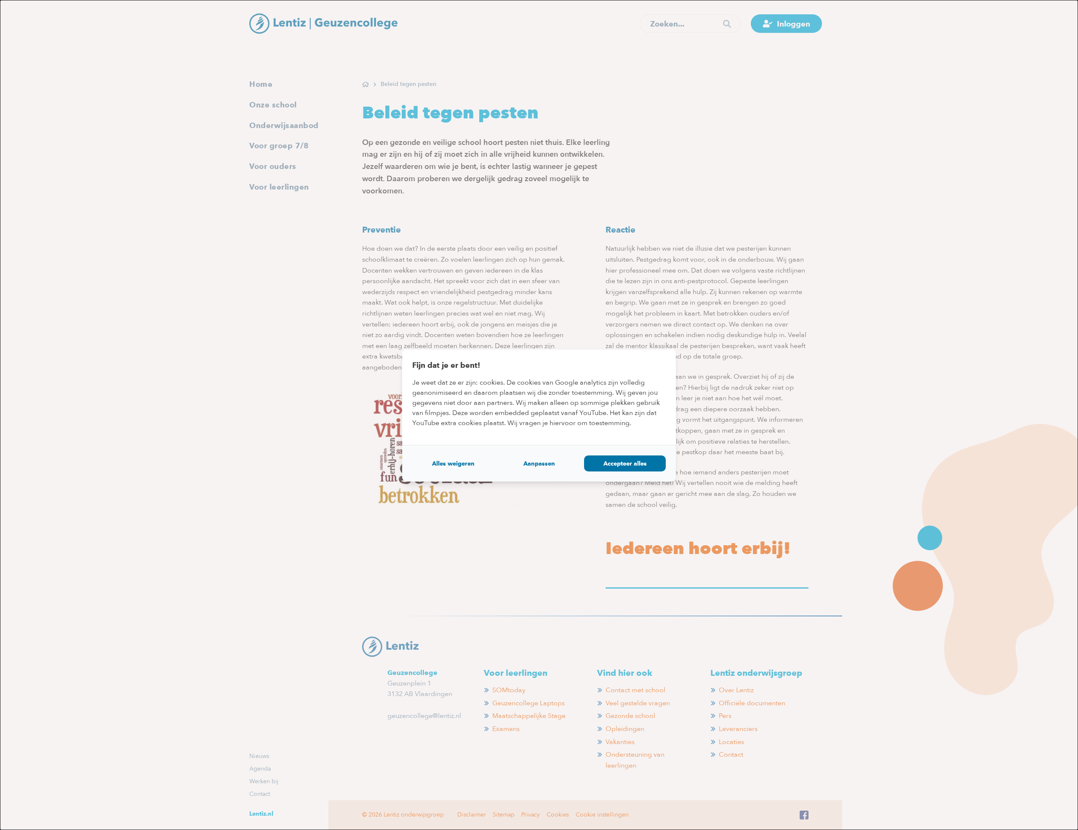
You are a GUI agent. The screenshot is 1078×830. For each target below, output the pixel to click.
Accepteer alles (625, 463)
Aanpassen (539, 463)
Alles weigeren (453, 463)
